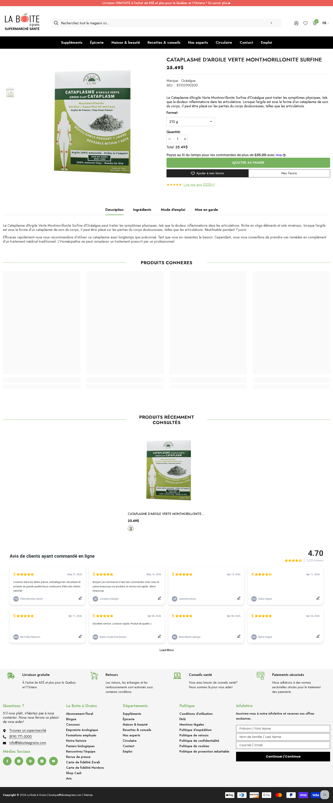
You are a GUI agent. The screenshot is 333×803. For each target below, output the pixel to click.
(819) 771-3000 (20, 736)
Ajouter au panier (248, 162)
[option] (88, 120)
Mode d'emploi (173, 209)
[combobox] (170, 23)
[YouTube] (53, 761)
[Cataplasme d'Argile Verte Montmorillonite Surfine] (166, 469)
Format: (172, 112)
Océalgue (188, 80)
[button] (271, 23)
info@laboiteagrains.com (27, 742)
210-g (131, 528)
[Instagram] (18, 761)
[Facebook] (7, 761)
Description (114, 209)
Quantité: (173, 132)
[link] (41, 379)
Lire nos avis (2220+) (199, 184)
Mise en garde (206, 209)
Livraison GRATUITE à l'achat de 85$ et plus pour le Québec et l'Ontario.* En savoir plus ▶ (167, 3)
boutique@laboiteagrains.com (65, 795)
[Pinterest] (30, 761)
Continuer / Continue (283, 756)
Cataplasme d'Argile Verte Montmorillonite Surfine (164, 514)
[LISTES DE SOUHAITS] (305, 23)
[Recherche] (166, 23)
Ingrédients (142, 209)
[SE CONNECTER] (296, 23)
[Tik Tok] (42, 761)
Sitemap (88, 795)
